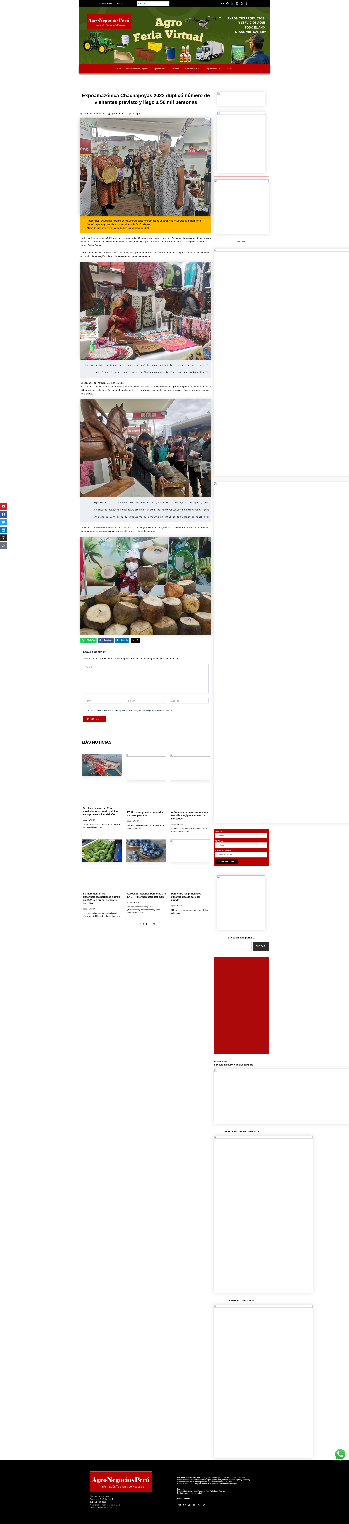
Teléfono (219, 841)
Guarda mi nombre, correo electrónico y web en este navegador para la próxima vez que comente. (129, 710)
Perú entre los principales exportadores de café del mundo (186, 896)
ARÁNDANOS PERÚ (193, 69)
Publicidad (175, 69)
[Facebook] (3, 514)
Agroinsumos (212, 69)
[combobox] (153, 3)
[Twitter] (3, 522)
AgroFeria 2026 (160, 69)
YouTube (228, 69)
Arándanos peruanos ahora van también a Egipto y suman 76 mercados (189, 815)
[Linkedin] (3, 530)
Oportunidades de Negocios (137, 69)
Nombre (219, 831)
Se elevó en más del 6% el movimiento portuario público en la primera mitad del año (100, 811)
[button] (88, 640)
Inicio (119, 69)
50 (154, 924)
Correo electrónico (223, 851)
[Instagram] (3, 537)
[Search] (172, 3)
